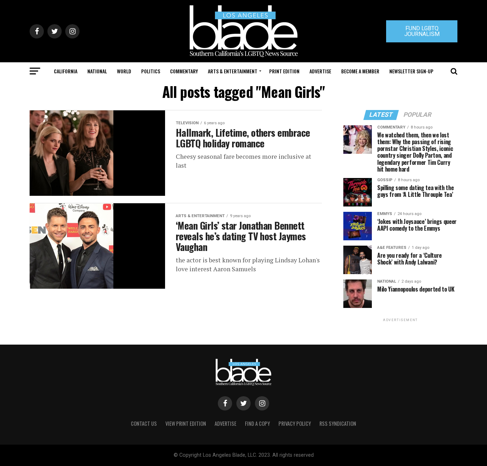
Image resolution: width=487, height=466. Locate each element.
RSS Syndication (337, 423)
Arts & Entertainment (232, 71)
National (97, 71)
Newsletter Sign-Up (411, 71)
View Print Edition (185, 423)
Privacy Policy (294, 423)
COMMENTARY (184, 71)
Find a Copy (257, 423)
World (124, 71)
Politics (150, 71)
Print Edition (284, 71)
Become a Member (360, 71)
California (65, 71)
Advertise (320, 71)
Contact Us (144, 423)
